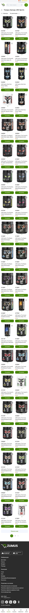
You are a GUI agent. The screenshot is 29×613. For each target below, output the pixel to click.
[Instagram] (2, 602)
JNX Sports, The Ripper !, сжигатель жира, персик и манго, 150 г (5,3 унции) (7, 136)
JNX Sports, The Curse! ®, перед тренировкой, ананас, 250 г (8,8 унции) (7, 393)
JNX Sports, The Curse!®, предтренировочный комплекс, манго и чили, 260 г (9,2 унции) (21, 33)
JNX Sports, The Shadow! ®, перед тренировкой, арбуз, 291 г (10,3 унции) (7, 162)
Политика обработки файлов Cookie (10, 590)
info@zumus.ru (7, 597)
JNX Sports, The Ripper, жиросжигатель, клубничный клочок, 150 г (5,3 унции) (21, 290)
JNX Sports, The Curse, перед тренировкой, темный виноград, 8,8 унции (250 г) (6, 521)
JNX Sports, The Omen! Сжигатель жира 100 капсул (20, 316)
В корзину (7, 38)
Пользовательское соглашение (9, 586)
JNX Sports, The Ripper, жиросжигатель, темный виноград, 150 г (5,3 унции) (7, 290)
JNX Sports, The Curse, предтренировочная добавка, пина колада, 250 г (21, 444)
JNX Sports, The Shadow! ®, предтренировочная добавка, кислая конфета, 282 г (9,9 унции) (21, 59)
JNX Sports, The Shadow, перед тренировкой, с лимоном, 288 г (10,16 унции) (7, 213)
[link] (2, 10)
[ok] (18, 602)
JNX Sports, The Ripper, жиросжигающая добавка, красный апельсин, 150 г (20, 239)
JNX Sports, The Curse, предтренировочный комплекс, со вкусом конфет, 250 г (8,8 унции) (7, 418)
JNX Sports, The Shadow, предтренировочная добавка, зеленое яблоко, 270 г (7, 187)
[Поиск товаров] (8, 5)
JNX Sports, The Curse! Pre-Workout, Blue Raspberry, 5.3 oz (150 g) (21, 367)
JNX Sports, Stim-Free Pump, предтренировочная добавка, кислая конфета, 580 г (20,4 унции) (20, 85)
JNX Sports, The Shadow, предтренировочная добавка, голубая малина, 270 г (21, 187)
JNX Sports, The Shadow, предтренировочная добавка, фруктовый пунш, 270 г (21, 162)
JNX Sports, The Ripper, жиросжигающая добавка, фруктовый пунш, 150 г (6, 239)
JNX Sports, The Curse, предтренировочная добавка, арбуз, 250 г (20, 495)
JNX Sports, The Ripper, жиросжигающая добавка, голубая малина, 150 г (6, 264)
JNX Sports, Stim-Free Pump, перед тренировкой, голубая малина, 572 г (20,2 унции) (6, 85)
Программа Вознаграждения (8, 578)
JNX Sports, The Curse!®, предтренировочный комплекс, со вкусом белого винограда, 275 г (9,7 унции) (7, 33)
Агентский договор (6, 592)
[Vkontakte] (10, 602)
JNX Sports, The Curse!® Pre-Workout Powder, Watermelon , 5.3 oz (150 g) (7, 367)
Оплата (3, 562)
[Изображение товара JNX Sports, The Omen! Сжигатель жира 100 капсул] (21, 304)
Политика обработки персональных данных (12, 588)
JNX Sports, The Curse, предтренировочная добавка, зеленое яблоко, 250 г (20, 470)
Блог (2, 574)
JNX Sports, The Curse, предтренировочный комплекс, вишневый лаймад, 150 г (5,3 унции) (21, 418)
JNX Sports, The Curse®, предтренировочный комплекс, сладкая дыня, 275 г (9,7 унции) (21, 341)
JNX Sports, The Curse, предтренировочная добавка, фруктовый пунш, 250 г (6, 444)
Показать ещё (14, 531)
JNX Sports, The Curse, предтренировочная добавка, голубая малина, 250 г (6, 495)
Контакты (3, 580)
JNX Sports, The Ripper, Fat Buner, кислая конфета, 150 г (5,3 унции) (6, 316)
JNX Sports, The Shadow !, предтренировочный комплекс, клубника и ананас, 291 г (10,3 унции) (21, 213)
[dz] (14, 602)
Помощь (3, 566)
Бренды (3, 576)
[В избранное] (12, 18)
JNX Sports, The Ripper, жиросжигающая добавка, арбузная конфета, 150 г (20, 264)
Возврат (3, 564)
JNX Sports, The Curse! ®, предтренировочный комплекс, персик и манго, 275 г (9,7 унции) (21, 136)
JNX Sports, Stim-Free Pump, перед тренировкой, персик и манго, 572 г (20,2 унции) (21, 110)
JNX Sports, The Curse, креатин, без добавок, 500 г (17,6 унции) (20, 521)
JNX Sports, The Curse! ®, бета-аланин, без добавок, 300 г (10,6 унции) (21, 393)
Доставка (3, 560)
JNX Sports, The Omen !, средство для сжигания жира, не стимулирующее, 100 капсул (7, 341)
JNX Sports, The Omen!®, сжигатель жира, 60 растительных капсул (7, 59)
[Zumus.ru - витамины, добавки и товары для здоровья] (3, 5)
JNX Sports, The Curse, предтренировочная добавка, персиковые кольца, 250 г (6, 470)
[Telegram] (6, 602)
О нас (2, 572)
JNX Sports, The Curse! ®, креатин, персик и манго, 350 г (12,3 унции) (7, 110)
